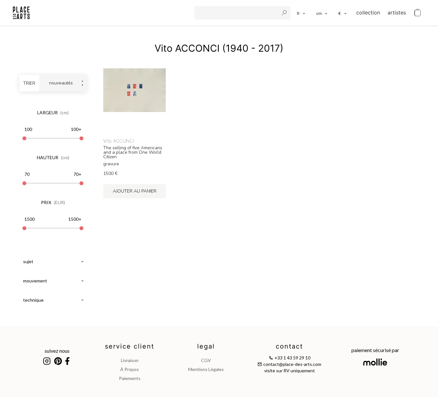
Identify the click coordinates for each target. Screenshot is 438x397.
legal (206, 346)
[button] (322, 13)
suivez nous (57, 351)
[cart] (417, 13)
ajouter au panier (134, 191)
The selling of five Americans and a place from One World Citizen (132, 152)
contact (289, 346)
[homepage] (21, 12)
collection (368, 12)
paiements (129, 378)
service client (129, 346)
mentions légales (206, 369)
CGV (206, 360)
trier (29, 83)
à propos (129, 369)
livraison (130, 360)
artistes (397, 12)
